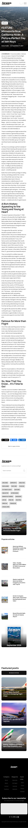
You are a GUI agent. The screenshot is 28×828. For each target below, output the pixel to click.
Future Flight (7, 489)
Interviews (14, 493)
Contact (6, 786)
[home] (6, 3)
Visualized (5, 507)
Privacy (22, 788)
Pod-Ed (11, 500)
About (6, 780)
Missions (18, 496)
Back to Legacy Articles (14, 446)
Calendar (15, 786)
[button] (21, 3)
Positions (6, 789)
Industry (5, 493)
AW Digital (14, 783)
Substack (14, 789)
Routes (18, 500)
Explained (5, 486)
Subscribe (14, 780)
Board (6, 783)
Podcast (22, 791)
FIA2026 (21, 486)
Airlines (5, 482)
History (17, 489)
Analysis (22, 482)
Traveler (13, 503)
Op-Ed (4, 500)
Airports (13, 482)
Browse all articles (14, 673)
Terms (22, 785)
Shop (22, 782)
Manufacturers (7, 496)
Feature (14, 486)
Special (4, 23)
